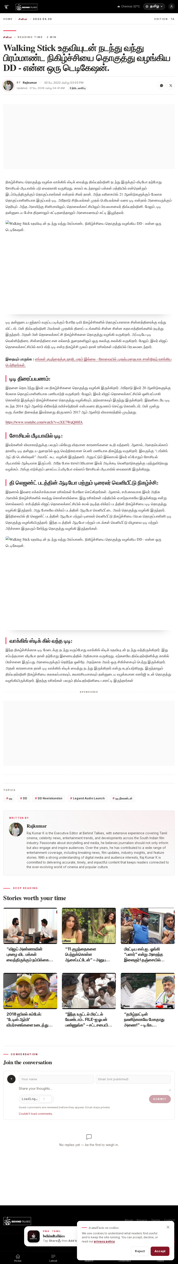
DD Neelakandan (48, 798)
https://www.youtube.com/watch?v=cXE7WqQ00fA (44, 421)
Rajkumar (30, 82)
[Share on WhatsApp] (161, 85)
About (128, 1220)
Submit (160, 1099)
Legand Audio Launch (87, 798)
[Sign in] (171, 6)
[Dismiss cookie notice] (168, 1227)
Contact (169, 1220)
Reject (140, 1251)
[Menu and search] (6, 6)
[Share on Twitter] (171, 85)
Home (8, 19)
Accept (160, 1251)
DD (23, 798)
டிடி (9, 798)
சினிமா (23, 19)
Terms (155, 1220)
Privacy (142, 1220)
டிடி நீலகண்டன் (122, 798)
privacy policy (104, 1241)
